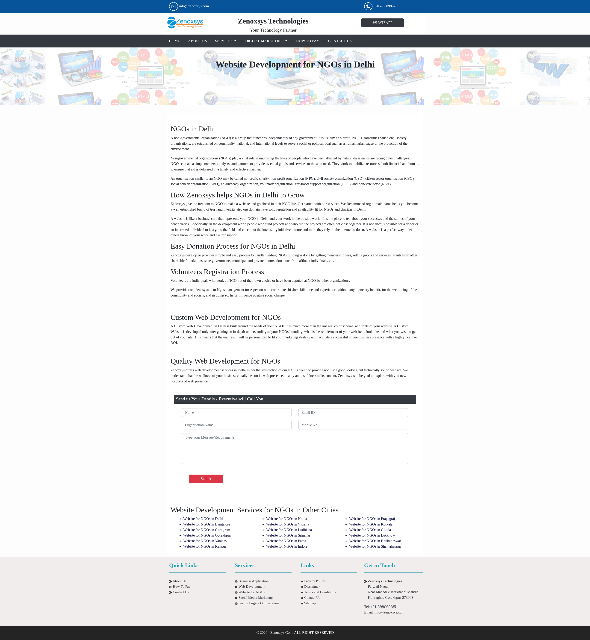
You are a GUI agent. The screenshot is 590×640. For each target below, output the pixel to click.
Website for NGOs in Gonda (370, 530)
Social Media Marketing (255, 597)
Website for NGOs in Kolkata (370, 524)
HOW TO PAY (307, 41)
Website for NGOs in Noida (286, 519)
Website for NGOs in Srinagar (288, 535)
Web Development (251, 586)
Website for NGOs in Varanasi (205, 541)
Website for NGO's (252, 592)
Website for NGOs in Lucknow (372, 535)
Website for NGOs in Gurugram (206, 530)
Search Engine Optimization (258, 603)
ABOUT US (197, 41)
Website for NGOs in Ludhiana (289, 530)
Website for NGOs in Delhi (203, 519)
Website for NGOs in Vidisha (287, 524)
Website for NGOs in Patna (286, 541)
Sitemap (309, 603)
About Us (179, 581)
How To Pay (181, 586)
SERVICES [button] (224, 41)
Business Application (253, 581)
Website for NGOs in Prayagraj (372, 519)
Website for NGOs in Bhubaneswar (375, 541)
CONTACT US (340, 41)
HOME (175, 41)
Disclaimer (311, 586)
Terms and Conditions (319, 592)
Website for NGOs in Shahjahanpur (375, 546)
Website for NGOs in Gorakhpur (207, 535)
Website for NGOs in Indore (286, 546)
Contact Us (180, 592)
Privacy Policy (314, 581)
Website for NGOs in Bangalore (206, 524)
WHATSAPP (382, 23)
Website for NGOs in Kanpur (204, 546)
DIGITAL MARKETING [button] (264, 41)
